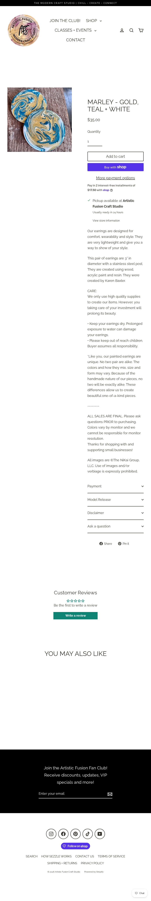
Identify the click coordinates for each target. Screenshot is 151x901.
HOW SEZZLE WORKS (56, 856)
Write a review (75, 615)
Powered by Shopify (93, 872)
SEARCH (32, 856)
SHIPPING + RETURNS (62, 863)
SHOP (92, 20)
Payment (94, 486)
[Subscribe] (109, 793)
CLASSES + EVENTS (74, 30)
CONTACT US (84, 856)
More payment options (115, 178)
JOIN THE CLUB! (65, 20)
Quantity (94, 131)
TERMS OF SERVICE (111, 856)
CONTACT (75, 40)
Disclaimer (95, 513)
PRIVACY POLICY (92, 863)
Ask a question (98, 526)
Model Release (99, 500)
